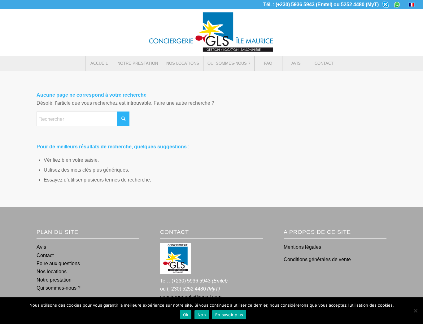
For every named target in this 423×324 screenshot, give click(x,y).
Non (202, 314)
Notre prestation (54, 279)
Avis (41, 247)
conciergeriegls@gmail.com (190, 297)
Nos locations (52, 271)
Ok (186, 314)
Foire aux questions (58, 263)
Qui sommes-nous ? (59, 288)
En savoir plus (229, 314)
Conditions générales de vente (317, 259)
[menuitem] (385, 4)
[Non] (415, 311)
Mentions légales (302, 247)
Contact (45, 255)
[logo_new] (211, 32)
